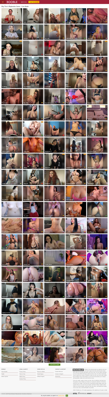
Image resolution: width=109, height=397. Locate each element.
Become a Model (41, 371)
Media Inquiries (4, 376)
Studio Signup (40, 374)
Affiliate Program (40, 376)
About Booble (4, 371)
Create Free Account (33, 2)
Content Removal (59, 371)
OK (66, 395)
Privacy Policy (22, 371)
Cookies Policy (22, 379)
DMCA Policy (22, 376)
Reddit (2, 374)
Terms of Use (22, 374)
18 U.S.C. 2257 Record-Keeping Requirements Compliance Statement (16, 393)
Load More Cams (54, 364)
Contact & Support (59, 374)
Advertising (57, 376)
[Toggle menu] (3, 2)
